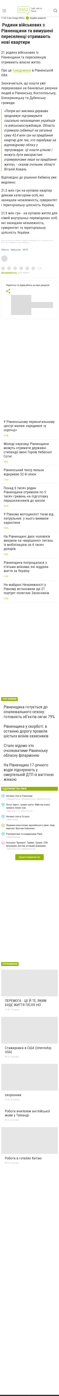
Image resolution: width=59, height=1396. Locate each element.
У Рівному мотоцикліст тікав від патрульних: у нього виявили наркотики (28, 518)
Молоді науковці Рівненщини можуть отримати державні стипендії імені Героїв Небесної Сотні (28, 450)
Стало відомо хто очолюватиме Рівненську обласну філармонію (26, 750)
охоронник (13, 1095)
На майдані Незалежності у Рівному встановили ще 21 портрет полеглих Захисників (26, 589)
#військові (16, 249)
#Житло (5, 249)
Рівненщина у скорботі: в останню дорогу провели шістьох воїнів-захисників (26, 731)
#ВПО (25, 249)
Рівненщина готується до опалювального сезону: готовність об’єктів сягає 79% (29, 711)
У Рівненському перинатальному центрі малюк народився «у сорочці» (29, 426)
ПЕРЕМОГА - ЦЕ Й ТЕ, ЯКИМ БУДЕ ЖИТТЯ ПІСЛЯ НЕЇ (25, 1003)
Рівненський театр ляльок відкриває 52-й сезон (24, 472)
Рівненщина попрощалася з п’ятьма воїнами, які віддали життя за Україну (26, 566)
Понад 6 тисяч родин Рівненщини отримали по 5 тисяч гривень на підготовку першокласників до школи (26, 494)
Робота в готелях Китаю (23, 1158)
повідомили (22, 70)
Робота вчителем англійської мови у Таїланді (27, 1113)
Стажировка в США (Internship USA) (28, 1050)
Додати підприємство (29, 857)
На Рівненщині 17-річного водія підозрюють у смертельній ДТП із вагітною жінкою (29, 772)
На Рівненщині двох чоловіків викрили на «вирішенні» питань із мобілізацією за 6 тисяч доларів (28, 542)
